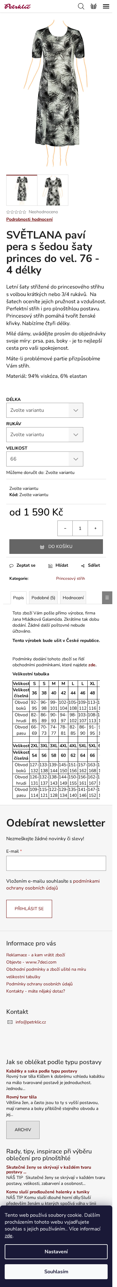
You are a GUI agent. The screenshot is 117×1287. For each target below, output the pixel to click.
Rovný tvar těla (21, 1097)
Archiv (23, 1130)
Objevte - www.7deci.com (31, 962)
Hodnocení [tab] (73, 598)
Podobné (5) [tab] (43, 598)
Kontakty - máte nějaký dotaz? (35, 991)
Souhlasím (56, 1271)
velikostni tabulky (23, 977)
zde (8, 1235)
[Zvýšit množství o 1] (95, 528)
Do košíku (60, 547)
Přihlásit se (29, 909)
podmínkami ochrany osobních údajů (53, 884)
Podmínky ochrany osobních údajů (39, 984)
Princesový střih (70, 578)
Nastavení (56, 1251)
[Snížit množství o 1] (65, 528)
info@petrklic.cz (31, 1022)
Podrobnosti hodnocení (29, 219)
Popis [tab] (18, 598)
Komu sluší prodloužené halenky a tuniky (47, 1192)
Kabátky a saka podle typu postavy (41, 1071)
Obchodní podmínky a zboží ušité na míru (46, 969)
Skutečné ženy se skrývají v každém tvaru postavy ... (48, 1170)
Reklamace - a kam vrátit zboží (35, 955)
